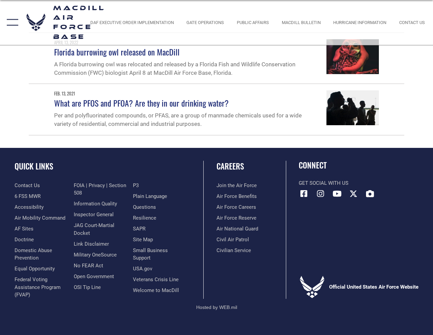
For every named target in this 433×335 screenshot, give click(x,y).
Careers (230, 166)
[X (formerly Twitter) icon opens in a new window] (353, 193)
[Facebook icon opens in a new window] (304, 193)
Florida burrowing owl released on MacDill (117, 52)
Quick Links (34, 166)
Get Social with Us (323, 183)
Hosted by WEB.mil (216, 307)
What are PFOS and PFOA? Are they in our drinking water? (141, 103)
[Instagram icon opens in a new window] (320, 193)
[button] (11, 22)
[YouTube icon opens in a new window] (337, 193)
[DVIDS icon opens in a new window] (370, 193)
